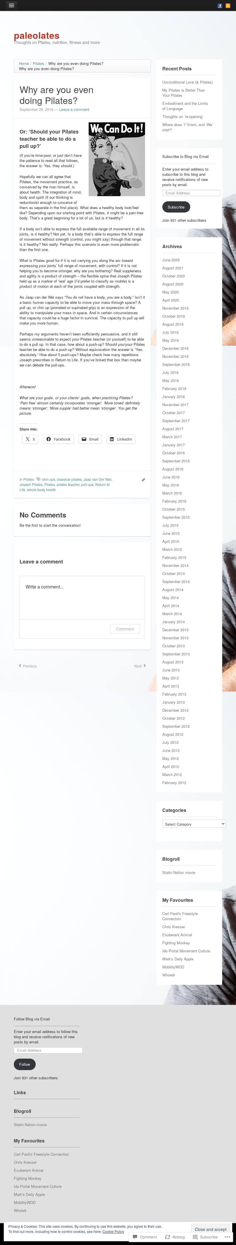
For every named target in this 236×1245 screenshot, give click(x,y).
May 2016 (170, 485)
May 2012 (170, 758)
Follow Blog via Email (32, 1019)
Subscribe (176, 207)
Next (138, 665)
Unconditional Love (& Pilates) (187, 82)
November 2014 (175, 565)
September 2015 (176, 517)
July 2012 (170, 742)
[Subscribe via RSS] (228, 5)
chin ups (48, 479)
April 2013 (170, 686)
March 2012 (172, 774)
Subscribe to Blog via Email (185, 156)
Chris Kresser (173, 926)
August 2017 (172, 428)
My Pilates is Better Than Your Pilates (183, 92)
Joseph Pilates (31, 484)
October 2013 (173, 645)
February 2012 (174, 782)
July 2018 (170, 372)
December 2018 (175, 348)
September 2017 (176, 420)
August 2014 (172, 589)
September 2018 (176, 364)
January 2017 (173, 444)
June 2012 (171, 750)
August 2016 (172, 469)
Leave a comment (74, 109)
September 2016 (176, 461)
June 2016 (171, 477)
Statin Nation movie (178, 872)
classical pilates (69, 479)
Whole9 (168, 975)
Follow (24, 1064)
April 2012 (170, 766)
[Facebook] (220, 5)
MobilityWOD (173, 967)
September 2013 (176, 654)
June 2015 (171, 533)
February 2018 (174, 388)
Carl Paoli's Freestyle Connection (180, 916)
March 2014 (172, 613)
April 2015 (170, 541)
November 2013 (175, 637)
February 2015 (174, 557)
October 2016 (173, 452)
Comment (125, 628)
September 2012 (176, 726)
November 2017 (175, 404)
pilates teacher (68, 484)
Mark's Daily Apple (177, 959)
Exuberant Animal (177, 934)
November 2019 (175, 308)
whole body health (41, 489)
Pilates (28, 479)
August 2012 (172, 734)
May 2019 (170, 340)
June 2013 (171, 670)
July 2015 (170, 525)
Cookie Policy (113, 1231)
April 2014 (170, 605)
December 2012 (175, 710)
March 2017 (172, 436)
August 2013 (172, 662)
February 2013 (174, 694)
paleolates (37, 35)
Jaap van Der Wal (97, 479)
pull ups (87, 484)
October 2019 (173, 316)
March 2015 (172, 549)
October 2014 (173, 573)
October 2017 (173, 412)
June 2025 (171, 259)
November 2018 (175, 356)
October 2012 (173, 718)
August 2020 (172, 284)
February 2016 (174, 501)
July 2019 (170, 332)
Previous (29, 665)
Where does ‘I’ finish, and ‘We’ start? (187, 127)
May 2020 (170, 292)
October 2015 (173, 509)
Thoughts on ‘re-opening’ (182, 116)
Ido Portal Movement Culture (186, 950)
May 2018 (170, 380)
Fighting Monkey (176, 942)
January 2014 (173, 621)
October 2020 (173, 276)
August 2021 (172, 268)
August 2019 (172, 324)
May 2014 (170, 597)
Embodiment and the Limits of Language (185, 106)
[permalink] (142, 479)
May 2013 (170, 678)
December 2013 (175, 629)
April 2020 (170, 300)
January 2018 (173, 396)
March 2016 (172, 493)
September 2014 (176, 581)
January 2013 (173, 702)
